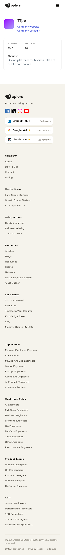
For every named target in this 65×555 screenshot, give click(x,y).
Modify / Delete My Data (19, 327)
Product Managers (15, 475)
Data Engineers (14, 442)
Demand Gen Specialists (19, 524)
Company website (28, 26)
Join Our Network (15, 300)
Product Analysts (15, 480)
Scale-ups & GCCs (15, 205)
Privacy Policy (35, 548)
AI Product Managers (17, 382)
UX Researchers (14, 470)
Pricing (9, 177)
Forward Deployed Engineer (21, 350)
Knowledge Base (15, 316)
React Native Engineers (18, 447)
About (8, 161)
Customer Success (16, 486)
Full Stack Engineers (16, 410)
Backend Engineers (16, 415)
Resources (11, 261)
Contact (9, 172)
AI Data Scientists (15, 387)
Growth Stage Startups (18, 200)
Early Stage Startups (16, 195)
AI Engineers (12, 355)
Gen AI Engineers (14, 366)
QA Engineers (13, 426)
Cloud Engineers (14, 436)
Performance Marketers (18, 508)
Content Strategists (16, 519)
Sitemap (51, 548)
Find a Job (10, 305)
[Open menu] (57, 5)
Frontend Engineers (16, 420)
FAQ (7, 321)
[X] (13, 111)
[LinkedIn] (7, 111)
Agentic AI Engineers (17, 376)
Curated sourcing (14, 223)
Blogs (8, 256)
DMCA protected (14, 548)
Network (10, 272)
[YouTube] (26, 111)
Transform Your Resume (18, 311)
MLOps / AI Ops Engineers (20, 360)
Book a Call (11, 166)
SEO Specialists (14, 514)
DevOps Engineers (16, 431)
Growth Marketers (15, 503)
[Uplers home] (32, 96)
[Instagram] (20, 111)
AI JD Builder (12, 283)
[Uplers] (13, 5)
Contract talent (13, 233)
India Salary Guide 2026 (18, 277)
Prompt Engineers (15, 371)
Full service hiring (14, 228)
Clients (9, 266)
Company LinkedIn (28, 30)
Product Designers (16, 464)
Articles (9, 251)
